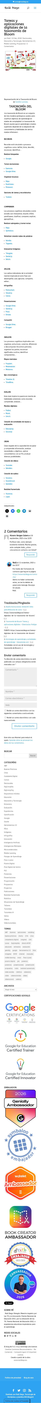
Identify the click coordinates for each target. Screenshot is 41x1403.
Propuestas (21, 44)
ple (18, 961)
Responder (30, 555)
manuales (30, 954)
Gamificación (9, 815)
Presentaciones (10, 878)
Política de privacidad (13, 1378)
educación (8, 947)
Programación (9, 881)
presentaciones (18, 965)
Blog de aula (28, 1378)
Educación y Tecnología (13, 41)
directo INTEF (26, 943)
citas (31, 936)
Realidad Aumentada (12, 895)
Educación (8, 797)
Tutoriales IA (9, 912)
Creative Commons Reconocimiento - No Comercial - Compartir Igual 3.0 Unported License (20, 1352)
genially (7, 950)
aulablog (31, 932)
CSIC (30, 939)
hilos (34, 950)
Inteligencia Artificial (12, 843)
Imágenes (7, 832)
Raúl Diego (16, 1347)
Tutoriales (8, 909)
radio (16, 968)
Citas (6, 773)
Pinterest (9, 187)
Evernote (9, 168)
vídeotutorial (9, 979)
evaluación (26, 947)
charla (21, 936)
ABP (5, 766)
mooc (19, 957)
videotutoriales (16, 975)
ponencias (8, 965)
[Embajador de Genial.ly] (20, 1127)
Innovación (8, 839)
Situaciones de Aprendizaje (14, 902)
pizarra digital (10, 961)
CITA (26, 936)
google (15, 950)
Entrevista (8, 804)
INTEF (15, 954)
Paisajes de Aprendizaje (13, 857)
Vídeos (6, 919)
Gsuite (6, 822)
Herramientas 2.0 (28, 41)
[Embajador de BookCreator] (20, 1241)
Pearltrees (10, 184)
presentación (30, 965)
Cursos (6, 780)
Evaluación (8, 808)
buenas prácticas (10, 936)
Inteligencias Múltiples (12, 846)
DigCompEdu (8, 787)
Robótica (7, 899)
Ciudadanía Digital (10, 776)
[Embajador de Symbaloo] (20, 1163)
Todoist (9, 197)
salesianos (27, 972)
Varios (6, 916)
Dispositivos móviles (12, 794)
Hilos (6, 829)
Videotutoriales (10, 923)
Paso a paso (8, 860)
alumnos (12, 932)
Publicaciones (9, 891)
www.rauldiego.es (20, 1360)
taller (7, 975)
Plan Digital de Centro (12, 867)
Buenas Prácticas (10, 769)
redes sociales (9, 972)
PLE (5, 871)
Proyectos (8, 888)
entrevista (17, 947)
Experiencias (8, 811)
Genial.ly (9, 256)
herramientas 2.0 (25, 950)
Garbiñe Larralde (21, 102)
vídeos (25, 975)
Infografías (8, 836)
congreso (24, 939)
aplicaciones (22, 932)
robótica (19, 972)
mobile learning (10, 957)
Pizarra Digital (9, 864)
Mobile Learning (10, 44)
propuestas (8, 968)
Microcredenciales (10, 850)
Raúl (8, 38)
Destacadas (27, 38)
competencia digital (11, 939)
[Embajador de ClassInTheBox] (20, 1267)
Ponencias (8, 874)
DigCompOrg (9, 790)
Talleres (7, 906)
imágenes (8, 954)
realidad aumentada (27, 968)
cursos (7, 943)
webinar (18, 979)
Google (8, 159)
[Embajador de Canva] (20, 1300)
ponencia (25, 961)
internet (21, 954)
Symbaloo (9, 231)
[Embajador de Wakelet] (20, 1202)
